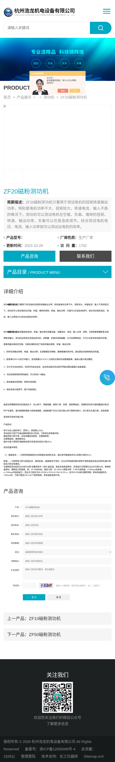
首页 (7, 97)
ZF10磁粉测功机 (45, 618)
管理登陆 (28, 756)
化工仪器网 (69, 756)
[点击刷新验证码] (46, 585)
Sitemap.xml (94, 756)
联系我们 (85, 256)
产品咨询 (29, 256)
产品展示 (24, 97)
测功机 (48, 97)
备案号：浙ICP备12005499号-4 (50, 749)
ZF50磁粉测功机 (45, 634)
